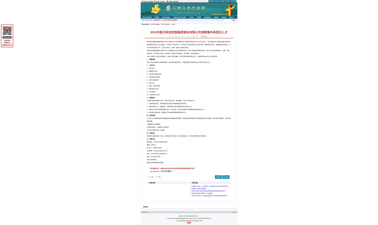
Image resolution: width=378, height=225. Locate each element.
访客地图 (211, 1)
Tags (146, 212)
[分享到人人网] (168, 171)
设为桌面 (222, 1)
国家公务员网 (145, 20)
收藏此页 (218, 177)
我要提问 (204, 36)
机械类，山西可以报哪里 (199, 188)
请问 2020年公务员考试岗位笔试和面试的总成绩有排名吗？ (209, 191)
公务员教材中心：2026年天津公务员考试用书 (165, 20)
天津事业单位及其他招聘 (179, 17)
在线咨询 (224, 17)
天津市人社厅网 (160, 1)
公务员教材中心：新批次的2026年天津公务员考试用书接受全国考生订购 (172, 168)
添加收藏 (233, 1)
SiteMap (217, 1)
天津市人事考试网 (173, 1)
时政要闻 (156, 17)
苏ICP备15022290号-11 (205, 218)
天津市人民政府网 (148, 1)
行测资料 (198, 17)
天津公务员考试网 (146, 17)
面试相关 (216, 17)
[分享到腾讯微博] (166, 171)
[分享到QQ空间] (162, 171)
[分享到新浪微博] (164, 171)
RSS (143, 212)
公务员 (173, 24)
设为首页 (228, 1)
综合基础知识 (207, 17)
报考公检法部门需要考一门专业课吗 (202, 193)
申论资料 (191, 17)
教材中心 (231, 17)
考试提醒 (226, 177)
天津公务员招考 (166, 17)
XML (201, 220)
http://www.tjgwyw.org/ (181, 218)
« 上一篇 (150, 177)
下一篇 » (158, 177)
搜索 (234, 20)
